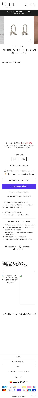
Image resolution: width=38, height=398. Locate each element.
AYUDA (18, 357)
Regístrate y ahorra (18, 372)
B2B (18, 367)
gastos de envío (25, 145)
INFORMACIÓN (18, 362)
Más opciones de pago (19, 192)
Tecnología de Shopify (19, 396)
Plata (22, 159)
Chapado (19, 155)
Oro (14, 159)
